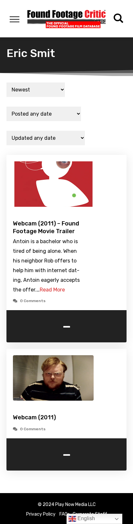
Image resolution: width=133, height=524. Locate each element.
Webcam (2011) (34, 417)
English (85, 518)
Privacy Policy (41, 514)
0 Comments (33, 301)
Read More (52, 290)
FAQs (64, 514)
